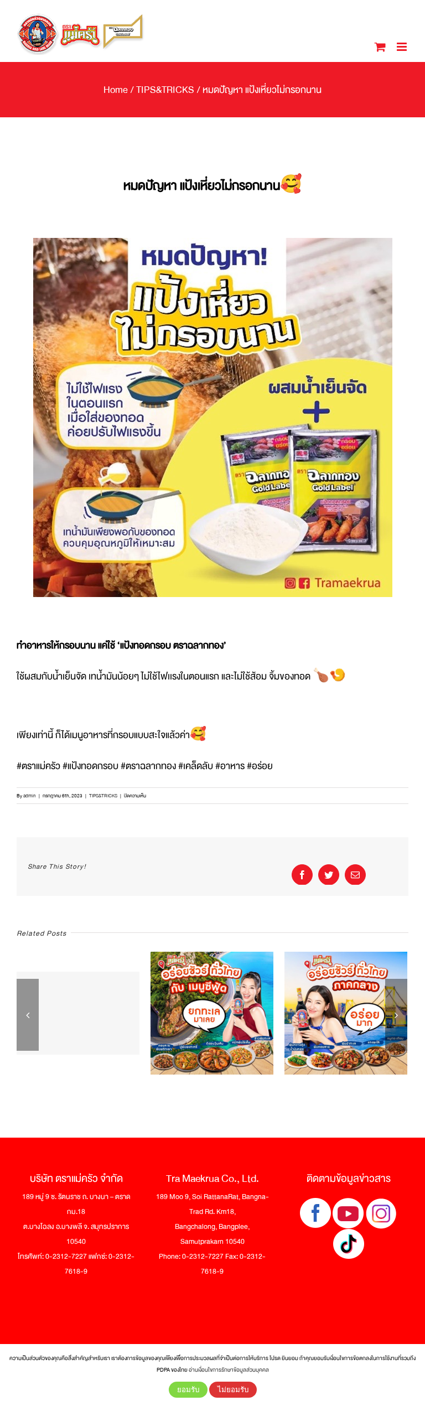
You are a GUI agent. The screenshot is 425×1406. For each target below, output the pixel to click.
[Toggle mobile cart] (380, 47)
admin (29, 796)
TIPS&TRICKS (103, 796)
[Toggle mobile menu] (402, 47)
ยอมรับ (188, 1390)
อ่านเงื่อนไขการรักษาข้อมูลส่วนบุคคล (229, 1369)
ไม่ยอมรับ (232, 1390)
